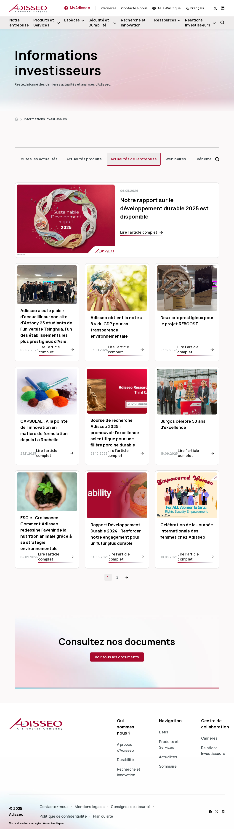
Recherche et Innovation (133, 23)
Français (197, 8)
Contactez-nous (134, 8)
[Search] (222, 22)
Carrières (109, 8)
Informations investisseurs (45, 119)
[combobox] (199, 8)
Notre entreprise (19, 23)
